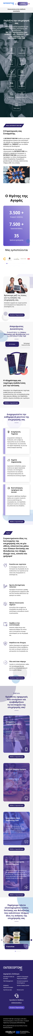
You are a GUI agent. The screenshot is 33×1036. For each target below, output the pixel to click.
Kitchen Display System (16, 769)
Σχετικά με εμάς (7, 990)
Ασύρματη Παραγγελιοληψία (13, 723)
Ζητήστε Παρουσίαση (22, 4)
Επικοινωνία (20, 990)
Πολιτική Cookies (19, 1020)
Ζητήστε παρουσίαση (16, 678)
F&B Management (8, 981)
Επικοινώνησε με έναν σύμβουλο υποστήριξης (16, 10)
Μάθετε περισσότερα (11, 403)
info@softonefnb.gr (16, 1002)
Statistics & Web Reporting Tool (13, 819)
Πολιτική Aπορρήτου (8, 1020)
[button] (5, 263)
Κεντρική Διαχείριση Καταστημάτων (15, 863)
